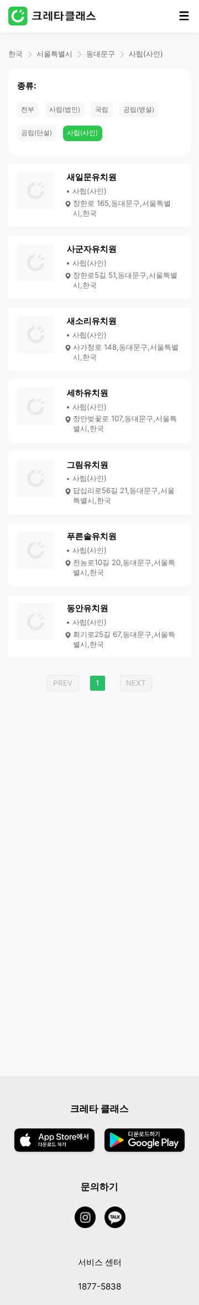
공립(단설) (36, 133)
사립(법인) (64, 109)
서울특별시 (54, 53)
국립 (101, 109)
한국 (15, 53)
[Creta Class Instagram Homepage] (89, 1218)
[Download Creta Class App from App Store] (54, 1141)
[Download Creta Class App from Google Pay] (144, 1141)
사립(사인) (146, 53)
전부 (27, 109)
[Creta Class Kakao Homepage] (119, 1218)
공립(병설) (138, 109)
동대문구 (100, 53)
